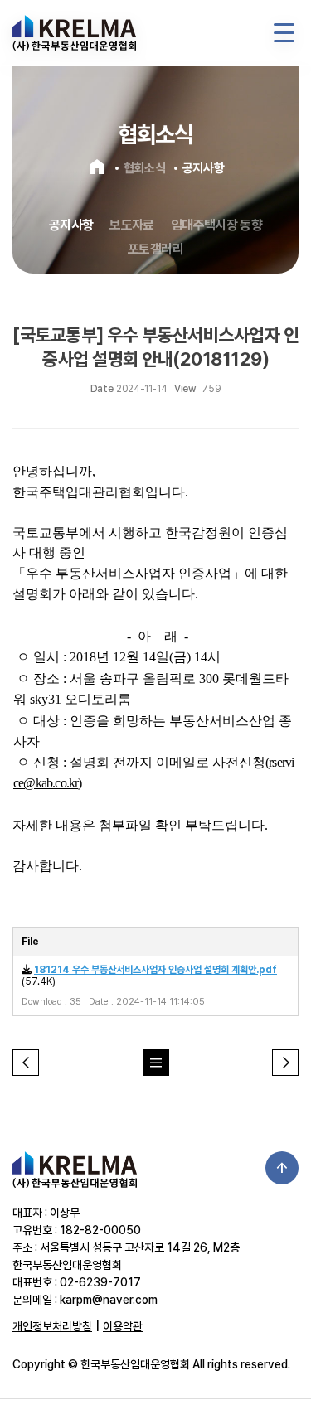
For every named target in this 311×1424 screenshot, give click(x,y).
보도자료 (131, 225)
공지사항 (71, 225)
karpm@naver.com (109, 1299)
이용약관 (123, 1326)
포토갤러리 (155, 249)
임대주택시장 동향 (216, 225)
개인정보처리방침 (52, 1326)
